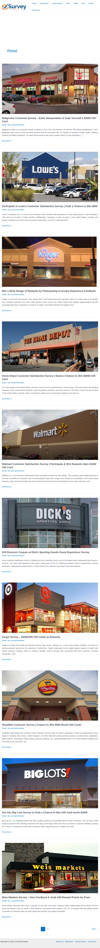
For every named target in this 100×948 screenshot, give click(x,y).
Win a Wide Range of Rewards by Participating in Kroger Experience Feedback (49, 291)
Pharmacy (36, 10)
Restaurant (44, 3)
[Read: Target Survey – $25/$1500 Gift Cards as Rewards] (50, 608)
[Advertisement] (50, 28)
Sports (91, 3)
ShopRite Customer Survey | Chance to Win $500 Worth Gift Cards (41, 724)
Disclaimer (69, 942)
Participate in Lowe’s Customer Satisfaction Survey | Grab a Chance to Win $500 (50, 206)
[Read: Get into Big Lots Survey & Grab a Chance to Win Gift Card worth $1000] (50, 783)
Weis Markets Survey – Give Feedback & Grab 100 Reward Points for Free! (46, 897)
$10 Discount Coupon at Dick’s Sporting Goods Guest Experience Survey (45, 552)
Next (95, 929)
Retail (75, 3)
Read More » (7, 141)
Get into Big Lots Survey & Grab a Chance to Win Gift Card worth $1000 (44, 812)
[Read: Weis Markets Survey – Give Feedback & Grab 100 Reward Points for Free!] (50, 868)
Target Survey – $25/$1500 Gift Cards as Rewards (31, 637)
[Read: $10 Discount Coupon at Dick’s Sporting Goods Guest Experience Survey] (50, 523)
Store (68, 3)
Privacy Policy (80, 942)
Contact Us (92, 942)
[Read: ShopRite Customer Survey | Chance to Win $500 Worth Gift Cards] (50, 695)
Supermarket (57, 3)
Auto (83, 3)
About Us (59, 942)
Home (34, 3)
